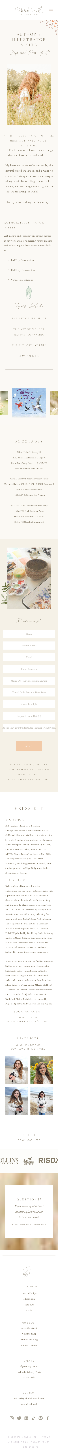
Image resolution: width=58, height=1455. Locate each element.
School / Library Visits (29, 1371)
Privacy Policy (40, 1442)
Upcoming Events (29, 1365)
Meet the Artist (29, 1327)
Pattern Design (29, 1293)
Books (29, 1310)
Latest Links (29, 1377)
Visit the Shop (29, 1333)
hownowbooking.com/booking (29, 779)
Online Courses (29, 1345)
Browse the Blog (29, 1339)
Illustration (29, 1298)
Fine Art (29, 1304)
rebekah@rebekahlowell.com (29, 1398)
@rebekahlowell (29, 1404)
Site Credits (30, 1447)
